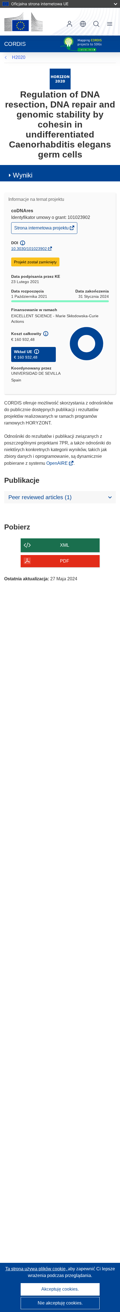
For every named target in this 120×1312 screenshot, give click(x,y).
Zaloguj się (69, 24)
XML (64, 545)
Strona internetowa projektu (42, 229)
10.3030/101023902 (29, 248)
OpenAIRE (57, 463)
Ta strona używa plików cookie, (36, 1268)
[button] (83, 24)
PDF (64, 561)
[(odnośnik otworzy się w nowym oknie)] (23, 21)
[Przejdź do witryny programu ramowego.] (60, 78)
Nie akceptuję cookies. (60, 1303)
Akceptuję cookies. (60, 1289)
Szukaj (96, 24)
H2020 (18, 57)
